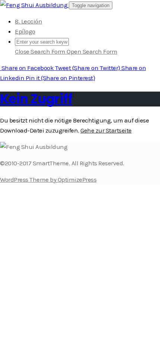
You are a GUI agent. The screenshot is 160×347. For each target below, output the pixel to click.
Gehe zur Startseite (106, 130)
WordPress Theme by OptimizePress (48, 179)
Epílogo (25, 31)
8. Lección (28, 21)
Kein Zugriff (36, 99)
